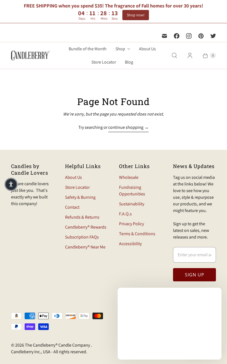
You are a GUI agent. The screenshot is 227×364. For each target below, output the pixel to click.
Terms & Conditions (137, 234)
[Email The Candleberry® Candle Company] (164, 36)
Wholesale (128, 177)
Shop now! (136, 14)
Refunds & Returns (82, 217)
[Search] (174, 55)
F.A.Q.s (125, 214)
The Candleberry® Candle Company (58, 345)
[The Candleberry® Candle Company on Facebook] (177, 36)
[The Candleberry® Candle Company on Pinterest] (201, 36)
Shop (120, 49)
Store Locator (103, 62)
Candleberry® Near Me (85, 247)
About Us (147, 49)
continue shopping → (128, 127)
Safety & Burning (80, 197)
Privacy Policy (131, 224)
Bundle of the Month (88, 49)
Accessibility (130, 244)
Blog (129, 62)
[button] (11, 184)
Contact (72, 207)
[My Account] (190, 55)
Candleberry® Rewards (85, 227)
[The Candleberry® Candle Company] (30, 55)
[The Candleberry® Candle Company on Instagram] (189, 36)
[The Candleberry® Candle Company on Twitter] (213, 36)
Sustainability (131, 204)
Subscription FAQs (82, 237)
